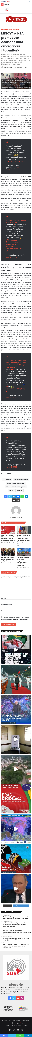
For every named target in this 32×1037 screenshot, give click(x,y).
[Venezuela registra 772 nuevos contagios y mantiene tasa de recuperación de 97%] (8, 530)
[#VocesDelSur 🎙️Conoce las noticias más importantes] (16, 649)
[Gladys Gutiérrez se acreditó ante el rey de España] (8, 552)
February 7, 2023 (12, 398)
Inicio (3, 26)
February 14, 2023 (12, 257)
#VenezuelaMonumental (15, 360)
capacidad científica (21, 479)
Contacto (7, 1025)
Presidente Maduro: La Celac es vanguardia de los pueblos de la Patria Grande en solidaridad (23, 561)
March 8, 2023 (11, 467)
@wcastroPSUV (12, 244)
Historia (13, 1025)
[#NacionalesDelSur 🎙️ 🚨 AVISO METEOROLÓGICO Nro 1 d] (16, 828)
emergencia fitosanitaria (16, 483)
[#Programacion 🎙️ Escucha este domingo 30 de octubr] (16, 798)
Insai (11, 490)
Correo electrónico (6, 604)
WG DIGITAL (24, 1023)
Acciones (7, 479)
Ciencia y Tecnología (7, 29)
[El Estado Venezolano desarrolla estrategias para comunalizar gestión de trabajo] (24, 530)
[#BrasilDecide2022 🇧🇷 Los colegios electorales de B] (16, 739)
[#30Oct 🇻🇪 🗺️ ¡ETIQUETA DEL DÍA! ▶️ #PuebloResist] (16, 769)
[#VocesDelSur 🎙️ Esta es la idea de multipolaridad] (16, 888)
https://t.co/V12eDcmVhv (15, 161)
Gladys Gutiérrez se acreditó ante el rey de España (7, 559)
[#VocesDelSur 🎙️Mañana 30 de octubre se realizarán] (16, 858)
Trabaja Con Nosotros (21, 1025)
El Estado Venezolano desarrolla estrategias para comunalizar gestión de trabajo (23, 539)
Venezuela (9, 26)
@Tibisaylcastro (12, 247)
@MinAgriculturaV (12, 242)
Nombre (3, 598)
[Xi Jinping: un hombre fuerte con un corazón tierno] (16, 679)
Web (2, 610)
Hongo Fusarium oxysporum (16, 487)
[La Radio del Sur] (6, 9)
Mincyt (20, 490)
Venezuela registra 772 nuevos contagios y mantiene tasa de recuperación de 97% (8, 538)
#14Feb (14, 222)
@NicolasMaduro (12, 240)
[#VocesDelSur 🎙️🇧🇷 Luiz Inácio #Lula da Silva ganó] (16, 709)
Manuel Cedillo (7, 67)
